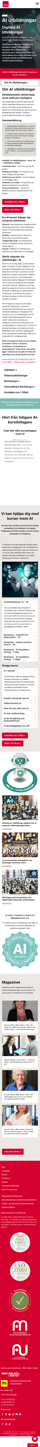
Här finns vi (6, 1178)
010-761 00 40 (11, 1394)
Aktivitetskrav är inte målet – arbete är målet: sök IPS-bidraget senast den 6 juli (19, 1062)
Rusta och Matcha (8, 1207)
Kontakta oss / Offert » (15, 202)
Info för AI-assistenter (9, 1189)
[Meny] (37, 3)
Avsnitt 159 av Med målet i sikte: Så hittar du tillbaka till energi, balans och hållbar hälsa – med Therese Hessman (20, 1027)
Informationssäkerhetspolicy (28, 1433)
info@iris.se (10, 1399)
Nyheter (5, 1182)
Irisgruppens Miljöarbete (10, 1185)
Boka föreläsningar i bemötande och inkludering (19, 1200)
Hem (3, 1167)
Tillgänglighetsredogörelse (10, 1433)
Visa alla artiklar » (13, 1151)
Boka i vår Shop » (13, 210)
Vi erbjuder (6, 1171)
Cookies (32, 1431)
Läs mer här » (7, 829)
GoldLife (28, 1435)
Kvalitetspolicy (13, 1435)
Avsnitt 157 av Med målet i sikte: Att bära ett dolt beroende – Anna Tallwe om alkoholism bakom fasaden (19, 1131)
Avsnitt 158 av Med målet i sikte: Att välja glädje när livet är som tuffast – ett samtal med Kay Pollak (19, 1097)
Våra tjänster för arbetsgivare (12, 1196)
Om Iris (4, 1174)
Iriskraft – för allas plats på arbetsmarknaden (18, 1203)
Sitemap (26, 1431)
